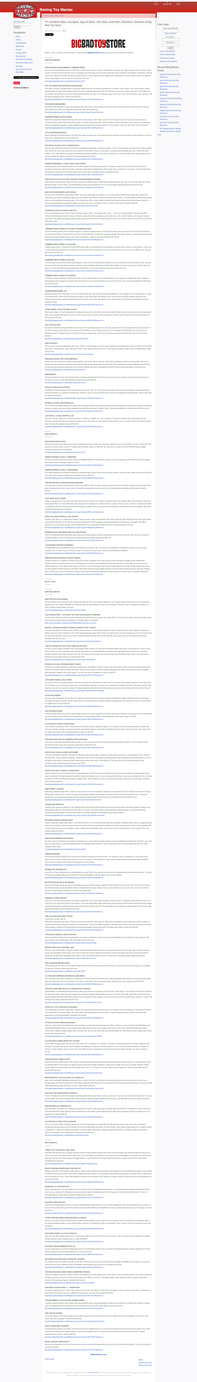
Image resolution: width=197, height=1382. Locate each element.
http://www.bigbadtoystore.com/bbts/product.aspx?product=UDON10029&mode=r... (75, 1229)
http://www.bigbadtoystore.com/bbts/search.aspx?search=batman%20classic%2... (74, 411)
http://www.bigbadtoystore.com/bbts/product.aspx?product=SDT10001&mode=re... (74, 1198)
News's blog (59, 15)
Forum (156, 4)
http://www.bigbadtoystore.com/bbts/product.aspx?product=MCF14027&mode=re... (75, 1337)
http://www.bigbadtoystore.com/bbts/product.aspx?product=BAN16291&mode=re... (75, 1055)
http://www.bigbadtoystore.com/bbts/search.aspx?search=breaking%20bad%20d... (75, 1088)
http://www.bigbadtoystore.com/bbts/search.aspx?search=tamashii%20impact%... (74, 1073)
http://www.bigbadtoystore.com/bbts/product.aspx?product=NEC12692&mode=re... (75, 175)
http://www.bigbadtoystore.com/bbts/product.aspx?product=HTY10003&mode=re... (74, 99)
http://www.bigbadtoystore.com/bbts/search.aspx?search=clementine (70, 1283)
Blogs (52, 15)
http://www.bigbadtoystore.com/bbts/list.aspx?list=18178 (65, 452)
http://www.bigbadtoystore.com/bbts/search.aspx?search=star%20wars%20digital (74, 691)
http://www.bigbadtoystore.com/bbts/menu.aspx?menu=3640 (67, 1135)
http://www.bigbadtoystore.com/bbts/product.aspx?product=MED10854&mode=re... (75, 1182)
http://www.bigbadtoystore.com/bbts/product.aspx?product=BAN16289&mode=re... (75, 984)
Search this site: (19, 22)
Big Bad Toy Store (145, 1363)
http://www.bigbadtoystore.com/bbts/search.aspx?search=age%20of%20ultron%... (74, 224)
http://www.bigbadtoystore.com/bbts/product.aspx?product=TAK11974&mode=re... (74, 1308)
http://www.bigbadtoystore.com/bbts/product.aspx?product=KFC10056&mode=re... (74, 159)
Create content (21, 53)
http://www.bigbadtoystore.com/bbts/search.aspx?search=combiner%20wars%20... (75, 255)
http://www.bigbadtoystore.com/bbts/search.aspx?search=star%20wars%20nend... (74, 112)
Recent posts (20, 56)
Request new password (168, 61)
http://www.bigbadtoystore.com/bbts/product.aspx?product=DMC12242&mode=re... (75, 512)
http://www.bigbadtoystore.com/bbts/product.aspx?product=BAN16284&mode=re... (75, 735)
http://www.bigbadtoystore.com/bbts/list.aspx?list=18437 (65, 81)
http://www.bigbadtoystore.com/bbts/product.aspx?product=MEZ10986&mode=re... (75, 320)
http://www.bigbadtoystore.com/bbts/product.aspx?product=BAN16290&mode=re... (75, 1018)
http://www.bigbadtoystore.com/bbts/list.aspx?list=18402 (65, 971)
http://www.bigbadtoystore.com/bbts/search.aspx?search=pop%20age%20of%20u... (75, 1321)
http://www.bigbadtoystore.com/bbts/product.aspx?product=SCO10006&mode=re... (75, 784)
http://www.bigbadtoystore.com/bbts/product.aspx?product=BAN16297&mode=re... (75, 305)
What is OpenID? (170, 33)
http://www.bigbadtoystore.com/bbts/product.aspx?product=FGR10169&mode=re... (75, 494)
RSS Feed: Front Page (24, 59)
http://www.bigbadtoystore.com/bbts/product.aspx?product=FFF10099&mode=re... (74, 427)
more (159, 135)
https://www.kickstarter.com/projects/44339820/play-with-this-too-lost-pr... (71, 623)
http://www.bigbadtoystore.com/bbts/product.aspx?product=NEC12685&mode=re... (75, 748)
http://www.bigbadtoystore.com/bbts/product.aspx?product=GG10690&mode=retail (75, 815)
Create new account (167, 58)
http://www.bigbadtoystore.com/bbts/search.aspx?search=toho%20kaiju (71, 943)
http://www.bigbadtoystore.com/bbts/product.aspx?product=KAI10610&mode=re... (74, 834)
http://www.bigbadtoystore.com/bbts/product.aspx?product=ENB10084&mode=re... (75, 766)
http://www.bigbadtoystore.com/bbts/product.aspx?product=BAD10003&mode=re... (75, 141)
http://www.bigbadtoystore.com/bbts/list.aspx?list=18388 (65, 849)
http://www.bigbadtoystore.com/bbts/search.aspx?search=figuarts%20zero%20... (74, 1002)
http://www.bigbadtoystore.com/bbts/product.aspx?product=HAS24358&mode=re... (75, 240)
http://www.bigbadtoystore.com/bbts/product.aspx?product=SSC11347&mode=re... (74, 675)
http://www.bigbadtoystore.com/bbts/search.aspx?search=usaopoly (69, 354)
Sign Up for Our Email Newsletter (24, 70)
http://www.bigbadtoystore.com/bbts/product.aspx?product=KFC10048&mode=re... (74, 1296)
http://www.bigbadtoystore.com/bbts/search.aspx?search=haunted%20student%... (74, 574)
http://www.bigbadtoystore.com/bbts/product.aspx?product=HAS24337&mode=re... (75, 893)
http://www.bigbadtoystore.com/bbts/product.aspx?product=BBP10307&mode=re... (74, 1254)
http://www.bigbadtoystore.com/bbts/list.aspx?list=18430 (65, 370)
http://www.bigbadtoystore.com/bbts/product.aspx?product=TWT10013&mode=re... (75, 398)
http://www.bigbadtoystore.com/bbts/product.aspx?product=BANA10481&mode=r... (75, 478)
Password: (170, 42)
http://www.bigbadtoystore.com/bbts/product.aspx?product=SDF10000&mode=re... (74, 878)
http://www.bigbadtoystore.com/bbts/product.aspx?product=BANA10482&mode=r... (75, 465)
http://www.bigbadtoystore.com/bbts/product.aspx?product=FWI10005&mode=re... (74, 1117)
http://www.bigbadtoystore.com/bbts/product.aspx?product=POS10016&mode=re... (75, 930)
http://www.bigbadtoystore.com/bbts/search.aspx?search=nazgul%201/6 (71, 1164)
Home (47, 15)
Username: (170, 37)
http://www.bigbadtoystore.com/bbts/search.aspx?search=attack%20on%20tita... (74, 1036)
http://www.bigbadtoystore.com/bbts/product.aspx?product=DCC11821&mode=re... (75, 540)
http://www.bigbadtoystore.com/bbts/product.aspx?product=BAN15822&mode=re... (75, 1213)
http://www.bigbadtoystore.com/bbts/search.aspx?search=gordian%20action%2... (74, 912)
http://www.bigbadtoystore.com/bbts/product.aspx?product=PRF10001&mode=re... (74, 1350)
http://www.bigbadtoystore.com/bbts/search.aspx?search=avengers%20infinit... (73, 641)
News (178, 4)
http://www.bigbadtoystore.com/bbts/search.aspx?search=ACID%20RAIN (71, 206)
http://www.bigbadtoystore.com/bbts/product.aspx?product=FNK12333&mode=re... (74, 1267)
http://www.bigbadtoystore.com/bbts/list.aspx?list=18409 (65, 610)
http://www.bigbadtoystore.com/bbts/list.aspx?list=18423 (65, 383)
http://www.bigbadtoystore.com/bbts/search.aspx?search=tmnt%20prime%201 (73, 800)
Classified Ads (21, 43)
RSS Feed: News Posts (24, 63)
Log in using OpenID (167, 51)
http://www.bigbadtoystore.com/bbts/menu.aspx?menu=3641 (67, 339)
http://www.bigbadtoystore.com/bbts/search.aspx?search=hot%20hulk (70, 660)
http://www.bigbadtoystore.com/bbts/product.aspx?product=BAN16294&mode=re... (75, 719)
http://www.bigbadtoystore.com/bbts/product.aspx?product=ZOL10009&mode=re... (74, 1101)
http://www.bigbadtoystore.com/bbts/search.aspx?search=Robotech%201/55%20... (75, 187)
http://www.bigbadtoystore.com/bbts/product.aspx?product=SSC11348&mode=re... (74, 128)
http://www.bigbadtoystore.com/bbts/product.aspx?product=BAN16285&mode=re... (75, 706)
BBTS (141, 1360)
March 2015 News (145, 1365)
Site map (19, 66)
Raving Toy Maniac (93, 1372)
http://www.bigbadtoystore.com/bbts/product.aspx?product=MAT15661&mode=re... (74, 553)
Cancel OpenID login (167, 54)
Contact (18, 50)
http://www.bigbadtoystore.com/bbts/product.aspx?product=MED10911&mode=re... (75, 528)
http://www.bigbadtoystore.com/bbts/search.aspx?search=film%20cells (70, 958)
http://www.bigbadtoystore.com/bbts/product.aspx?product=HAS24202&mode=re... (75, 1242)
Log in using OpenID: (170, 28)
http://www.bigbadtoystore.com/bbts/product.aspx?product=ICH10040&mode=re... (74, 865)
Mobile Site (167, 4)
